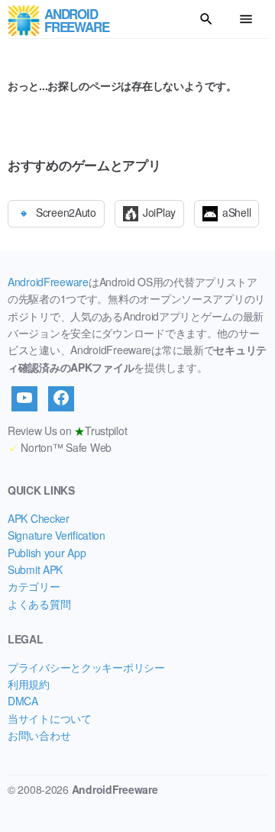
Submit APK (35, 569)
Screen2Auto (66, 212)
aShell (236, 212)
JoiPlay (159, 212)
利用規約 (29, 684)
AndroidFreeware (48, 281)
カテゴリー (34, 586)
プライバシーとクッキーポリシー (86, 667)
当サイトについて (50, 718)
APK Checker (39, 518)
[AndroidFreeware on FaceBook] (61, 398)
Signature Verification (56, 535)
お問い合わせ (39, 735)
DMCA (23, 700)
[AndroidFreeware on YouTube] (24, 398)
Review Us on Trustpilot (67, 430)
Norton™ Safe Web (60, 447)
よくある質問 (39, 603)
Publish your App (47, 552)
